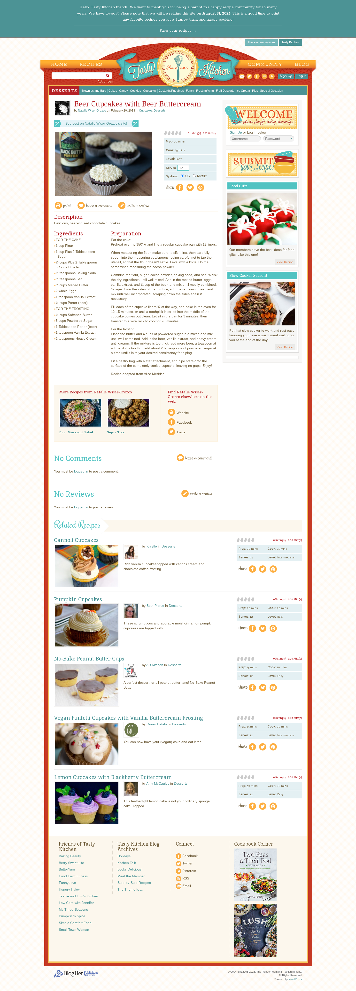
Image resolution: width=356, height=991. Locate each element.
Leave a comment (99, 205)
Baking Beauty (70, 856)
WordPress (295, 979)
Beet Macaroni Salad (76, 432)
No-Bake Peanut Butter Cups (89, 658)
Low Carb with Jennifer (76, 903)
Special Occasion (271, 90)
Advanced (105, 81)
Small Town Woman (74, 929)
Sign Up (286, 76)
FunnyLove (67, 883)
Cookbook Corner (253, 844)
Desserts (64, 90)
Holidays (124, 856)
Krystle (152, 546)
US (187, 176)
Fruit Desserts (225, 90)
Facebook (184, 422)
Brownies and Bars (93, 90)
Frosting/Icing (205, 90)
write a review (138, 205)
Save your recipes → (178, 30)
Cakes (112, 90)
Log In (302, 76)
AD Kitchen (154, 665)
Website (183, 413)
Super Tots (115, 432)
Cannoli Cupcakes (76, 540)
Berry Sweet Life (71, 863)
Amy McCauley (157, 783)
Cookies (135, 90)
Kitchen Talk (126, 863)
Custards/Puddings (171, 90)
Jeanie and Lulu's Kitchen (78, 896)
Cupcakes (149, 90)
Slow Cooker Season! (248, 275)
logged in (81, 471)
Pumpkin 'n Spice (72, 916)
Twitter (182, 432)
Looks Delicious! (129, 869)
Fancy (190, 90)
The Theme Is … (130, 889)
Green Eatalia (157, 724)
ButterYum (67, 869)
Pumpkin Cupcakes (78, 599)
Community (265, 64)
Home (59, 64)
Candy (123, 90)
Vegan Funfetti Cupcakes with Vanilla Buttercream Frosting (128, 718)
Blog (302, 64)
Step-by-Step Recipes (134, 883)
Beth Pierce (155, 606)
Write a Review (201, 493)
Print (67, 205)
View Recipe (285, 262)
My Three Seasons (73, 909)
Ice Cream (243, 90)
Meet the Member (131, 876)
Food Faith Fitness (73, 876)
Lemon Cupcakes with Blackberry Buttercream (113, 777)
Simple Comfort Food (75, 923)
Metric (202, 176)
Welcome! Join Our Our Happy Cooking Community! (261, 117)
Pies (255, 90)
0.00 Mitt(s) (209, 133)
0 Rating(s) (194, 133)
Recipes (90, 64)
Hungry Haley (69, 889)
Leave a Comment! (199, 457)
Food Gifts (238, 185)
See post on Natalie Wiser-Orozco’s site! (96, 123)
